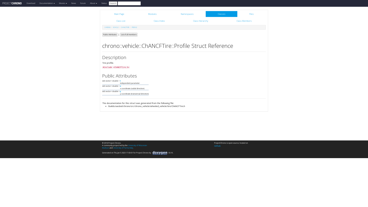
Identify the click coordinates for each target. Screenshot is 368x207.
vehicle (116, 27)
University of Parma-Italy (123, 148)
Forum (83, 3)
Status (104, 3)
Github (217, 145)
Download (31, 3)
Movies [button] (62, 3)
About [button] (93, 3)
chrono (108, 27)
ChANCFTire (125, 27)
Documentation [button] (46, 3)
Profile (134, 27)
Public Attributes (110, 34)
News (73, 3)
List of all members (129, 34)
